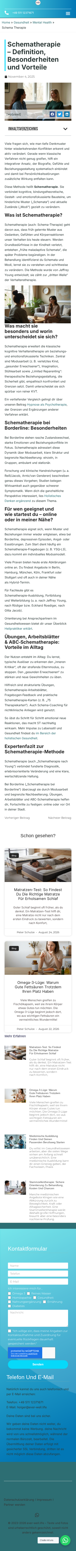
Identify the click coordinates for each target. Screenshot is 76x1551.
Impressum (44, 1499)
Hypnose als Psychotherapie (47, 404)
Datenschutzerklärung (19, 1499)
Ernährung (54, 1301)
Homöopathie (21, 1297)
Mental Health (42, 22)
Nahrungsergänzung (26, 1301)
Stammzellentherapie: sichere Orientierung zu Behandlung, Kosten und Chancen (46, 1185)
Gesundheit (21, 22)
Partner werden (14, 1504)
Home (6, 22)
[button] (68, 13)
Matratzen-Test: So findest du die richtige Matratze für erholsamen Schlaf (38, 894)
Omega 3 (18, 1293)
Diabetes (18, 1306)
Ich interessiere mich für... (25, 1288)
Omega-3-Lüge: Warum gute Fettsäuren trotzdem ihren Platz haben (38, 987)
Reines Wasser (41, 1293)
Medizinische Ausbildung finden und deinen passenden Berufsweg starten (47, 1139)
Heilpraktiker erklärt (18, 628)
